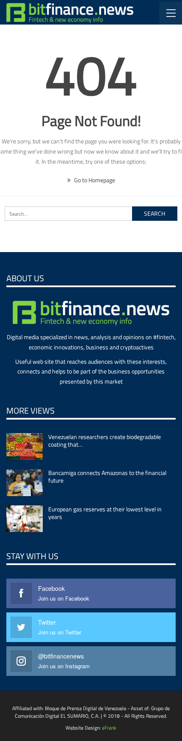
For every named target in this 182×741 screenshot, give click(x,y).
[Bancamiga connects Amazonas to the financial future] (24, 482)
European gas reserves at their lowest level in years (105, 513)
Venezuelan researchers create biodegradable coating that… (104, 440)
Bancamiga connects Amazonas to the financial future (107, 476)
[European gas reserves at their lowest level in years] (24, 518)
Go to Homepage (94, 180)
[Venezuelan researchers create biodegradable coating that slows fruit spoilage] (24, 446)
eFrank (109, 728)
